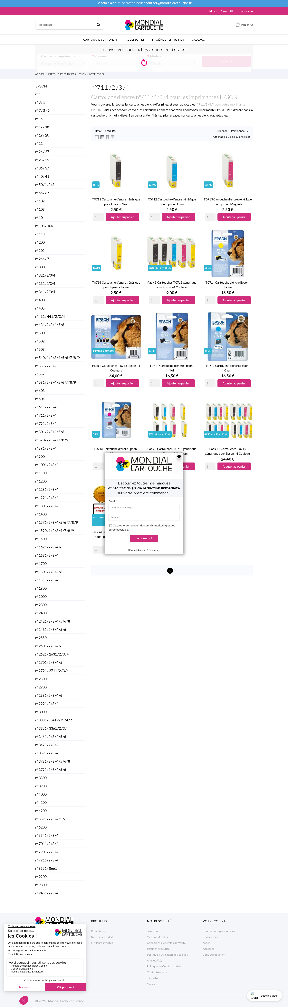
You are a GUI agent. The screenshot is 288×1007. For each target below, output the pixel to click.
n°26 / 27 (42, 151)
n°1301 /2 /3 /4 (46, 506)
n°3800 (40, 778)
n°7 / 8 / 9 (42, 110)
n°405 (39, 308)
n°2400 (40, 613)
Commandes (210, 937)
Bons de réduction (214, 954)
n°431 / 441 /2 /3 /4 (50, 316)
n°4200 (40, 811)
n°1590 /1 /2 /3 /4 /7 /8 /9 (54, 530)
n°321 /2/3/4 (45, 275)
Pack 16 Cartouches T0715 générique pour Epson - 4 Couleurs (228, 451)
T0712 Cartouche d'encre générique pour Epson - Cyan (172, 201)
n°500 (39, 333)
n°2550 (40, 638)
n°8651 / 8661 (46, 868)
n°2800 (40, 679)
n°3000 (40, 712)
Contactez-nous (157, 972)
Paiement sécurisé (158, 948)
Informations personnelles (219, 931)
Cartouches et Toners (100, 39)
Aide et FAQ (154, 960)
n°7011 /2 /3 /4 (46, 843)
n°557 (39, 374)
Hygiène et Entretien (168, 39)
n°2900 (40, 687)
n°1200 (40, 481)
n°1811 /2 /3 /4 (46, 580)
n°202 (39, 250)
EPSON (41, 86)
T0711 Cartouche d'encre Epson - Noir (171, 368)
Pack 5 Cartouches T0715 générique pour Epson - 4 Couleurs (171, 284)
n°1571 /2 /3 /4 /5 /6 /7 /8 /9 (56, 522)
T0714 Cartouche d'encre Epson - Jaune (227, 284)
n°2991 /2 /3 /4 (46, 703)
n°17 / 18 (42, 127)
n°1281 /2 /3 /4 (46, 489)
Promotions (98, 931)
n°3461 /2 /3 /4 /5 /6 (50, 736)
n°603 (39, 390)
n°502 (39, 341)
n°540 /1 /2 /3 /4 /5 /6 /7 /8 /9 (57, 357)
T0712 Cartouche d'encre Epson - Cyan (227, 368)
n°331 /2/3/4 (45, 283)
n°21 (39, 143)
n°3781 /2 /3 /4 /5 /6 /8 (52, 761)
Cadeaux (198, 39)
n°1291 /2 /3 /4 (46, 497)
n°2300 (40, 605)
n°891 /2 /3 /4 (45, 448)
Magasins (152, 984)
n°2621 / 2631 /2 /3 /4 (52, 654)
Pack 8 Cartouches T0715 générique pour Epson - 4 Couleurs (171, 451)
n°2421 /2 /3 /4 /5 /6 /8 (52, 621)
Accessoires (135, 39)
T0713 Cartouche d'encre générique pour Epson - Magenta (228, 201)
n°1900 (40, 588)
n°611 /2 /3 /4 (45, 407)
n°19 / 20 (42, 135)
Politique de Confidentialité (164, 966)
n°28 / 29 (42, 160)
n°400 (39, 300)
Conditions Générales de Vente (166, 942)
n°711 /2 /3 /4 (45, 415)
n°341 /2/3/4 (45, 292)
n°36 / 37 (42, 168)
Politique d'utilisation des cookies (167, 954)
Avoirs (206, 942)
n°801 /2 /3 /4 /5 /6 (49, 432)
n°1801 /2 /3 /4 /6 (48, 572)
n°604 (39, 399)
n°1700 (40, 563)
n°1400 (40, 514)
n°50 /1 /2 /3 (44, 184)
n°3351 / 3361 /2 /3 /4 (52, 728)
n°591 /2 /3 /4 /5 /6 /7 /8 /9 (55, 382)
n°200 (39, 242)
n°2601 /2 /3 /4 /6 (48, 646)
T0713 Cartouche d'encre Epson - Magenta (116, 451)
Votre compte (215, 921)
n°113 (39, 234)
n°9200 (40, 876)
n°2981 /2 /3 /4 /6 (48, 695)
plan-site (152, 978)
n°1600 (40, 539)
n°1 (38, 94)
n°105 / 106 (44, 226)
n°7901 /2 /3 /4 (46, 852)
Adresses (209, 948)
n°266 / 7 (42, 259)
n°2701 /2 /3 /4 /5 (48, 662)
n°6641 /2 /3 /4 (46, 835)
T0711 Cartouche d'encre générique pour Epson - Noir (116, 201)
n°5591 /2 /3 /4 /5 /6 (50, 819)
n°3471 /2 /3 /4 (46, 745)
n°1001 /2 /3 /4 (46, 465)
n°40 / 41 (42, 176)
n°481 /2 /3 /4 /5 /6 (49, 324)
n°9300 (40, 885)
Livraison (152, 931)
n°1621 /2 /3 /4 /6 (48, 547)
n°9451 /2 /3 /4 (46, 893)
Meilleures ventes (102, 942)
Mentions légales (157, 937)
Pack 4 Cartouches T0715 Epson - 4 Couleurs (116, 368)
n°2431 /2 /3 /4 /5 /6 (50, 629)
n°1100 (40, 473)
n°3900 (40, 786)
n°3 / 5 (40, 102)
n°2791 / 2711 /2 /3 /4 (52, 670)
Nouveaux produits (102, 937)
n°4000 (40, 794)
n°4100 (40, 802)
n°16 (39, 119)
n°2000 (40, 596)
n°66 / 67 (42, 193)
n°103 (39, 209)
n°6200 (40, 827)
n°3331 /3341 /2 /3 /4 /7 (53, 720)
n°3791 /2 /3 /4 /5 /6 (50, 769)
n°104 (39, 217)
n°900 (39, 456)
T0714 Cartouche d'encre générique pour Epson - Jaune (116, 284)
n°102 (39, 201)
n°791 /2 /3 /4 (45, 423)
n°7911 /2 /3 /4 (46, 860)
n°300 (39, 267)
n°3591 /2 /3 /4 (46, 753)
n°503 (39, 349)
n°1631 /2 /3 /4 (46, 555)
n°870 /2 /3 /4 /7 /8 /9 (51, 440)
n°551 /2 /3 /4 (45, 366)
